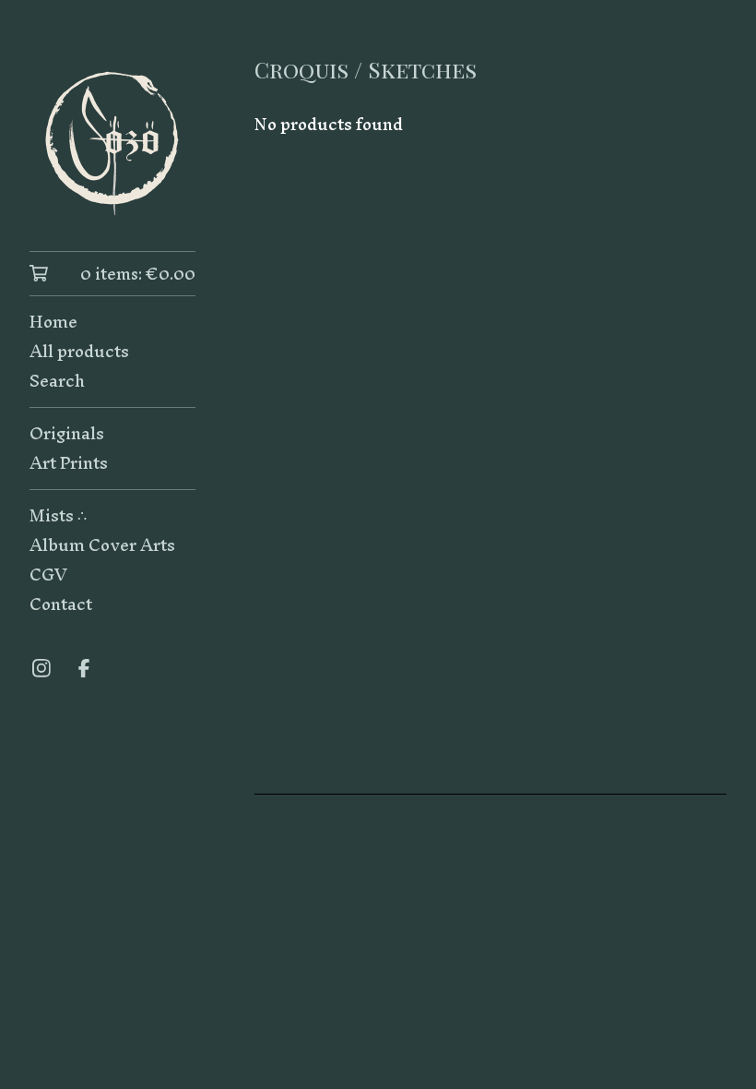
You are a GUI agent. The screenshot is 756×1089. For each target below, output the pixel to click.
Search (57, 381)
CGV (48, 575)
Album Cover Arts (102, 545)
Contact (61, 604)
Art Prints (69, 463)
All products (79, 352)
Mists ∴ (58, 516)
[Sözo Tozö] (112, 138)
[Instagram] (41, 668)
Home (53, 322)
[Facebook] (84, 668)
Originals (67, 434)
